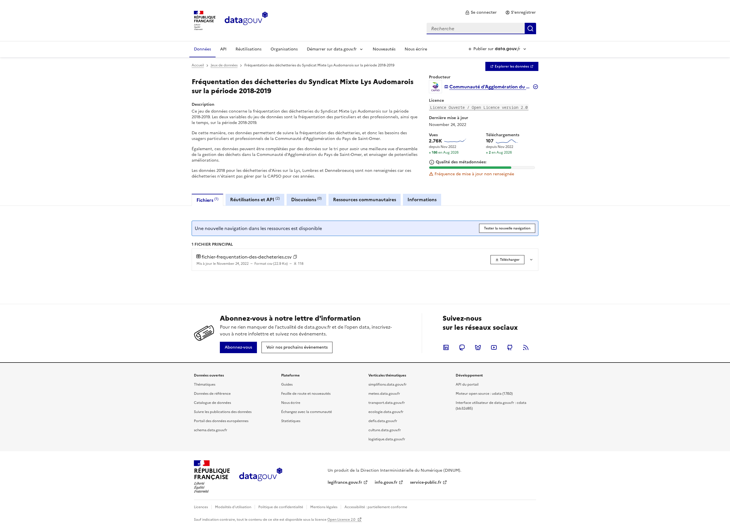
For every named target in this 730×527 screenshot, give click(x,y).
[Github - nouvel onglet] (510, 347)
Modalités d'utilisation (233, 507)
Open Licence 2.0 (341, 519)
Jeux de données (224, 65)
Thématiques (204, 384)
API (223, 49)
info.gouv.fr (386, 482)
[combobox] (481, 28)
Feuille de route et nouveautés (305, 393)
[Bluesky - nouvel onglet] (478, 347)
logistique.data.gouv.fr (386, 439)
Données (202, 49)
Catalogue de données (212, 402)
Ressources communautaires (364, 199)
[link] (481, 12)
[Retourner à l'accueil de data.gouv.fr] (246, 20)
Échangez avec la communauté (306, 411)
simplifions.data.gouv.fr (387, 384)
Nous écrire (416, 49)
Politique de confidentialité (280, 507)
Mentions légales (323, 507)
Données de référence (212, 393)
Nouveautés (384, 49)
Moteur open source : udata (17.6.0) (484, 393)
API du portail (467, 384)
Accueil (198, 65)
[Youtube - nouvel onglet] (494, 347)
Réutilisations (248, 49)
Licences (201, 507)
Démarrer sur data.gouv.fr (332, 49)
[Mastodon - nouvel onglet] (462, 347)
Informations (422, 199)
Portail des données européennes (221, 421)
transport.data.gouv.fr (386, 402)
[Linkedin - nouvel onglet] (446, 347)
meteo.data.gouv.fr (384, 393)
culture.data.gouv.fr (384, 430)
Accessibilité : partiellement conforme (375, 507)
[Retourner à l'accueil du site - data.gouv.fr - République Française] (260, 476)
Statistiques (290, 421)
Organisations (284, 49)
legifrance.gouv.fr (345, 482)
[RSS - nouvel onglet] (526, 347)
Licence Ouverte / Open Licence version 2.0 (479, 107)
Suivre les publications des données (223, 411)
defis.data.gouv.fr (382, 421)
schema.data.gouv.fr (210, 430)
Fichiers (207, 200)
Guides (287, 384)
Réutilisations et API (255, 199)
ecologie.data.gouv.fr (385, 411)
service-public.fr (425, 482)
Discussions (306, 199)
